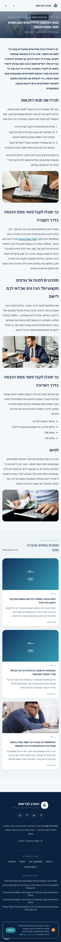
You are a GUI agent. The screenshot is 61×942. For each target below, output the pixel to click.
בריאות (49, 861)
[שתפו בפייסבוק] (41, 815)
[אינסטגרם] (20, 815)
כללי (51, 17)
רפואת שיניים (30, 866)
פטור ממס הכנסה (27, 239)
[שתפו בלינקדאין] (34, 815)
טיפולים (12, 861)
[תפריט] (5, 5)
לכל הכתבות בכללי (10, 550)
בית (57, 17)
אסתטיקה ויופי (35, 861)
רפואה (22, 861)
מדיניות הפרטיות (30, 934)
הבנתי (10, 930)
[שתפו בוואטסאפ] (27, 815)
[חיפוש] (13, 5)
